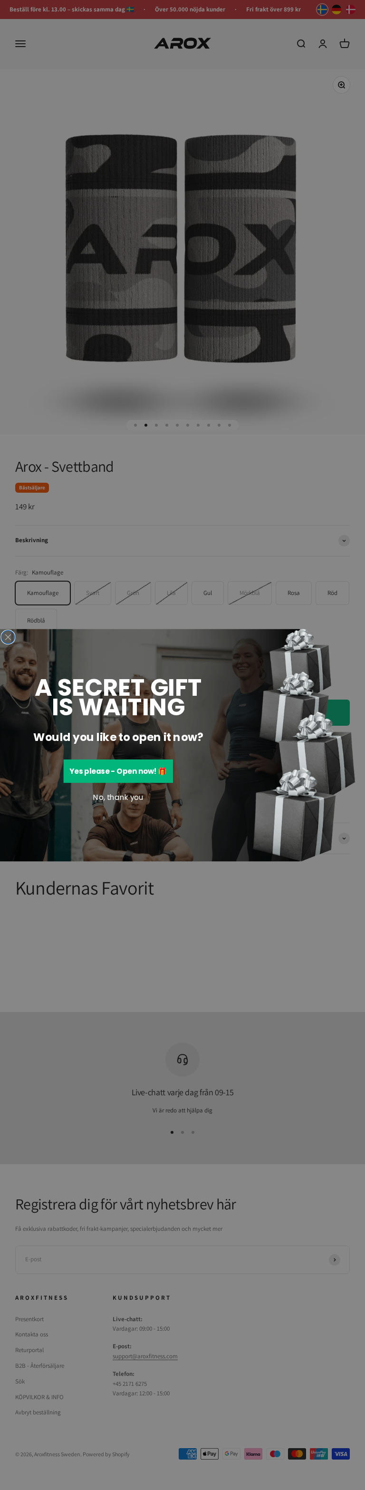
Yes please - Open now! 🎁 (118, 771)
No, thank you (118, 797)
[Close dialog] (8, 636)
